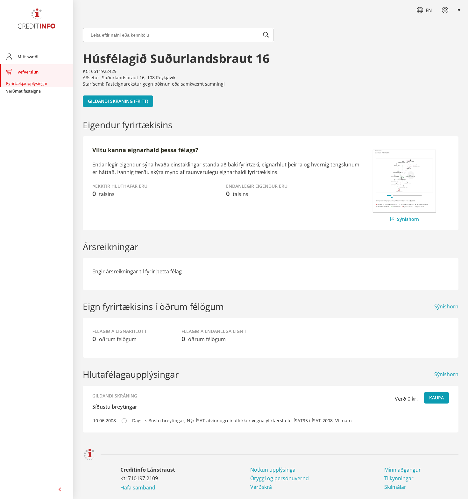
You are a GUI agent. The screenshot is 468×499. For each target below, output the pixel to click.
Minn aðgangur (402, 469)
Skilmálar (395, 486)
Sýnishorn (408, 219)
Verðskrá (261, 486)
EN (429, 10)
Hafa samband (137, 487)
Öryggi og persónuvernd (279, 478)
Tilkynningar (399, 478)
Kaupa (436, 398)
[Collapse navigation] (60, 489)
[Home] (36, 19)
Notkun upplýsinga (272, 469)
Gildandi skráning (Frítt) (118, 101)
